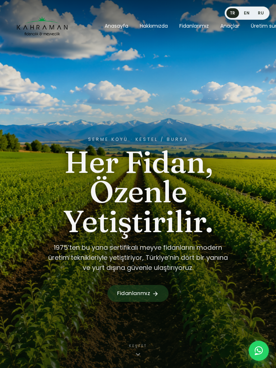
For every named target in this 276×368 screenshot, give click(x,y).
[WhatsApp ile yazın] (259, 351)
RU (261, 13)
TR (232, 13)
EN (247, 13)
